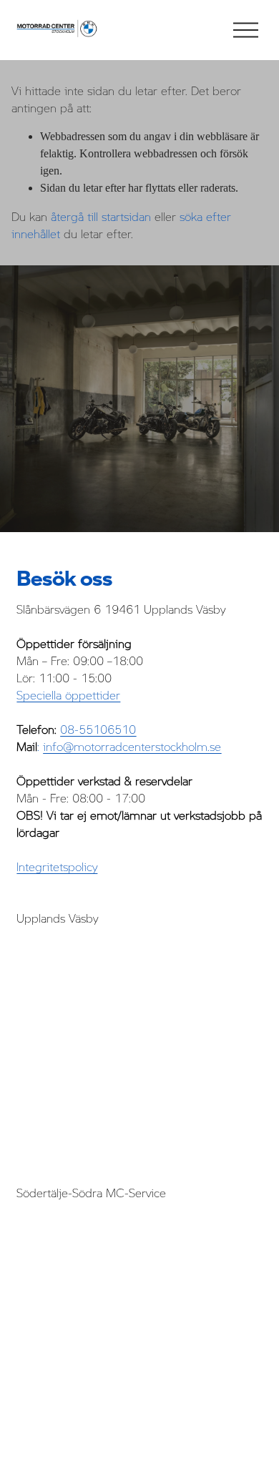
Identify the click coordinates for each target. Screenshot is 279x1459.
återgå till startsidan (101, 217)
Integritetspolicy (56, 867)
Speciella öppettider (68, 695)
